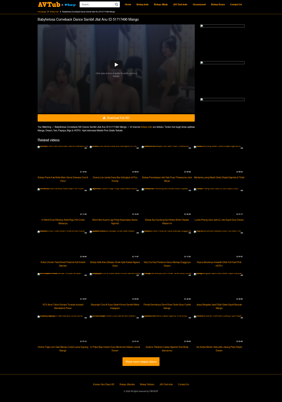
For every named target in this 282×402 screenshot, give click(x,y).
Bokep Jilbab (161, 4)
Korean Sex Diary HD (103, 384)
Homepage (42, 11)
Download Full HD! (118, 118)
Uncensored (199, 4)
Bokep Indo (142, 4)
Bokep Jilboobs (127, 384)
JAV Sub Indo (180, 4)
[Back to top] (274, 392)
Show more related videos (141, 361)
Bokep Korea (218, 4)
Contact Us (236, 4)
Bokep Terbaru (147, 384)
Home (128, 4)
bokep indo (147, 127)
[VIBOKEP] (57, 4)
